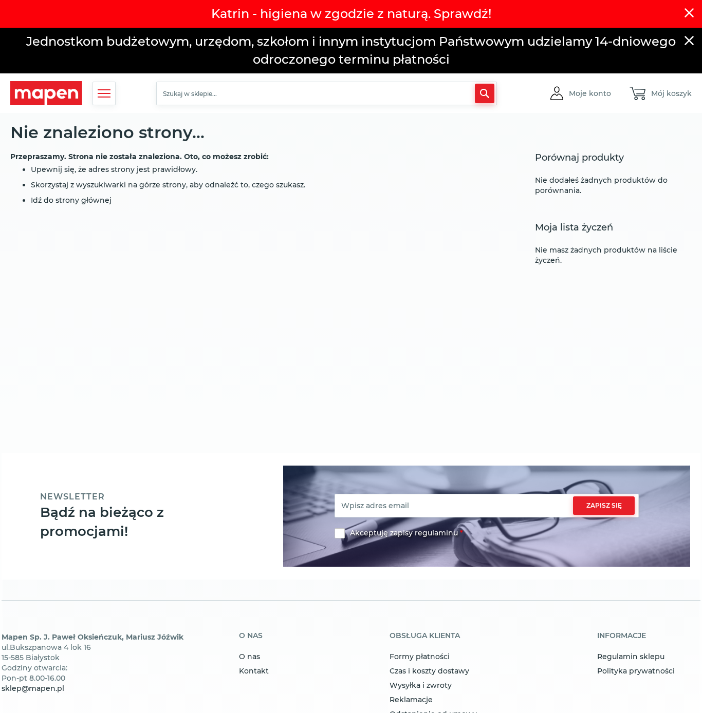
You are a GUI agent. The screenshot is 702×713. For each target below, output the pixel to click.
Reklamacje (411, 699)
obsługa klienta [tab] (425, 636)
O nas (249, 656)
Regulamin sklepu (630, 656)
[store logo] (46, 93)
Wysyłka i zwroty (421, 685)
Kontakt (254, 671)
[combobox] (326, 93)
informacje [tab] (621, 636)
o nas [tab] (251, 636)
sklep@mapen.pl (33, 688)
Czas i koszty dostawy (429, 671)
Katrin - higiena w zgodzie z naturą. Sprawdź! (351, 13)
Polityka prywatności (636, 671)
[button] (590, 93)
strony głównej (84, 200)
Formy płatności (420, 656)
